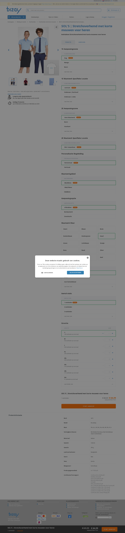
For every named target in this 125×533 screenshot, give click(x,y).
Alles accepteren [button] (75, 272)
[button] (47, 272)
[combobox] (88, 258)
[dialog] (62, 266)
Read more (80, 268)
